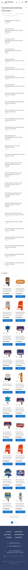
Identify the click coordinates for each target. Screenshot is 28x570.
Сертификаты (19, 534)
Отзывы (9, 537)
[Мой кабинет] (22, 2)
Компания (18, 531)
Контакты (18, 537)
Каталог (8, 531)
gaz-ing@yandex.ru (15, 546)
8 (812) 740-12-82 (14, 543)
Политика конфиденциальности (15, 556)
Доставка (7, 534)
